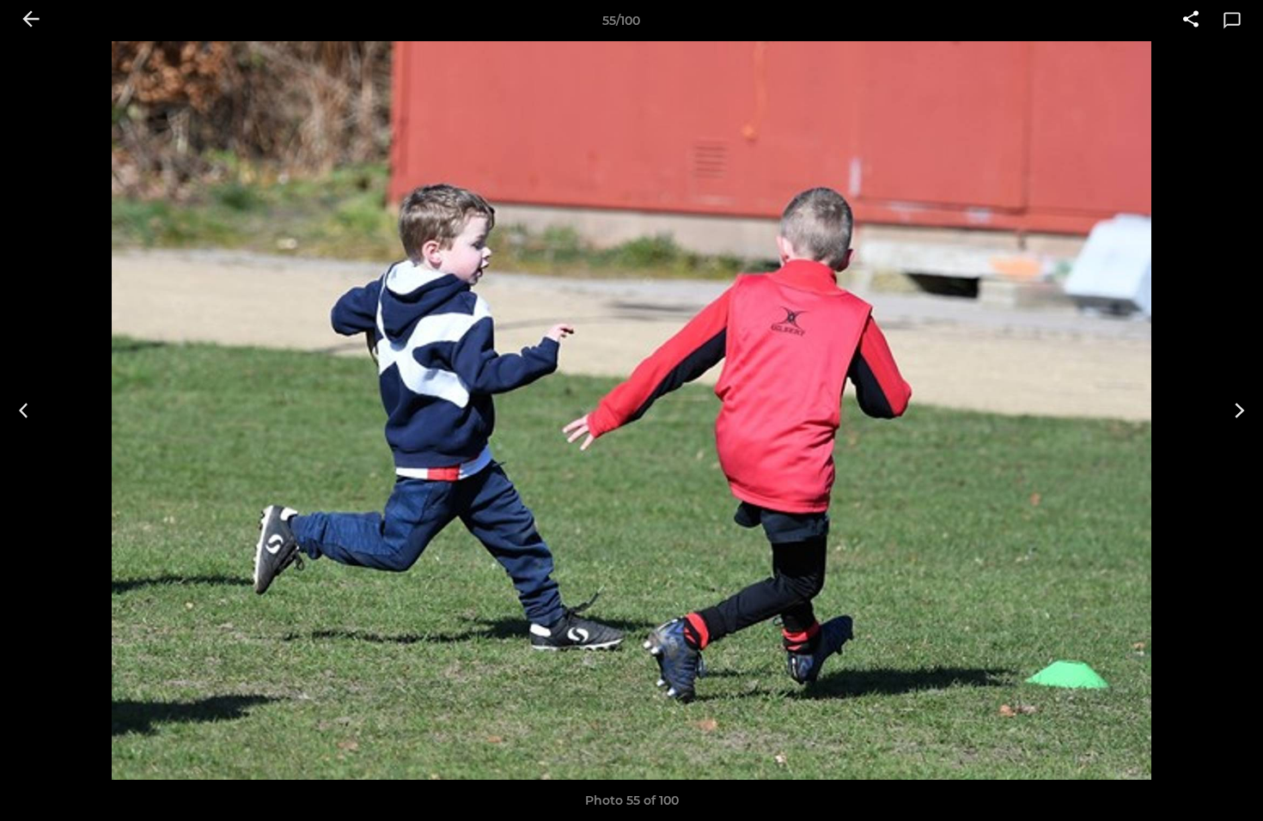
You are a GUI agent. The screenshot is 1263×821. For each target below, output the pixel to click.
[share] (1191, 21)
